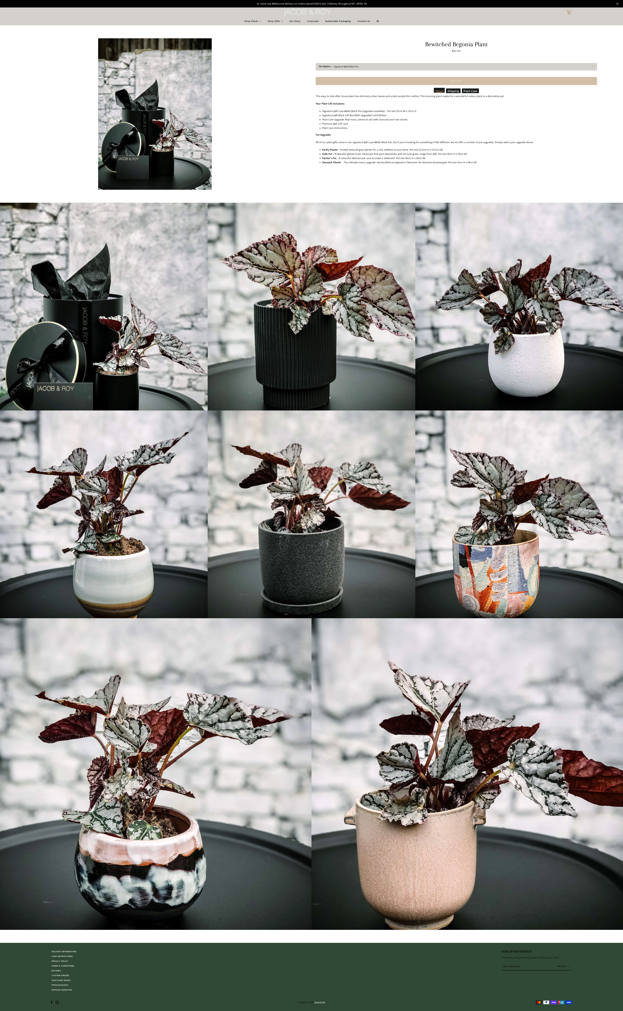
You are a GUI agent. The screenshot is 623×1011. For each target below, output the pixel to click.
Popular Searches (62, 990)
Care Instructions (62, 956)
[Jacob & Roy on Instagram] (57, 1002)
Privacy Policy (60, 961)
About (439, 91)
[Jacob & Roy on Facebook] (51, 1002)
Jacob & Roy (319, 1002)
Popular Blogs (60, 985)
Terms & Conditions (63, 966)
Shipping (453, 91)
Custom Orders (60, 975)
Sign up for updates (516, 951)
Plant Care (470, 91)
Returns (56, 971)
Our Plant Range (61, 980)
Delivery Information (64, 952)
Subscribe (562, 966)
